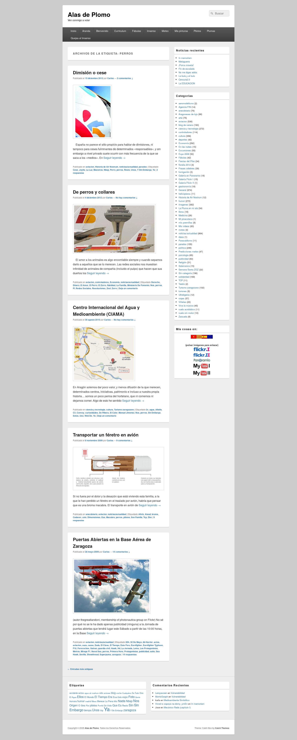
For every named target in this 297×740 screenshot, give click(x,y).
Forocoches (83, 648)
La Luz (89, 169)
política (182, 247)
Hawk (114, 648)
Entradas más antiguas (80, 669)
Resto (127, 169)
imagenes (183, 204)
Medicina (183, 215)
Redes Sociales (83, 288)
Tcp (145, 517)
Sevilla (82, 654)
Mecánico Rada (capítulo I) (177, 707)
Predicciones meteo (188, 251)
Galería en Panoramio (189, 175)
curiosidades (91, 412)
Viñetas (182, 302)
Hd (119, 648)
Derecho (155, 282)
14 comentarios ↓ (121, 551)
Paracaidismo (185, 240)
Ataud (148, 514)
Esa (103, 517)
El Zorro (102, 285)
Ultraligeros (184, 294)
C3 (74, 412)
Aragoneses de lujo (188, 114)
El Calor (114, 412)
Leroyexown (161, 693)
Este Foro (125, 645)
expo (125, 697)
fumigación (184, 172)
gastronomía (185, 186)
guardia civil (104, 648)
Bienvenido (102, 31)
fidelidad (111, 285)
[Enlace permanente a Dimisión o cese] (92, 140)
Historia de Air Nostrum (106, 166)
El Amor (84, 285)
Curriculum (120, 31)
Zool (109, 288)
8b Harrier (148, 642)
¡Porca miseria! (186, 65)
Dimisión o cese (89, 72)
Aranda (86, 31)
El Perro (93, 285)
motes (182, 229)
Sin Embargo (154, 412)
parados (143, 166)
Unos (133, 169)
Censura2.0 (184, 79)
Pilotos (197, 31)
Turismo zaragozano (124, 409)
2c (147, 409)
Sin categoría (185, 273)
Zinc (150, 517)
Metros (76, 651)
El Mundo (89, 697)
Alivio (141, 514)
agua (152, 409)
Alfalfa (158, 409)
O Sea (81, 705)
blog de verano (186, 125)
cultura (109, 409)
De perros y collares (94, 192)
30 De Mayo (136, 642)
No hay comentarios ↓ (127, 197)
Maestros (98, 169)
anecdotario (91, 514)
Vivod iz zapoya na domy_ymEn (171, 703)
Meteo (165, 31)
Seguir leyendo (114, 158)
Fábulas (136, 31)
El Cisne (105, 645)
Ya (154, 169)
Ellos (80, 696)
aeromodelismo (186, 103)
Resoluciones (99, 288)
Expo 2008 (184, 154)
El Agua (72, 697)
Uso (82, 415)
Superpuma (105, 654)
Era (110, 697)
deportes (183, 139)
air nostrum (94, 693)
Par (87, 705)
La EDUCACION (187, 83)
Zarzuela (183, 316)
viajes (181, 298)
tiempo (87, 710)
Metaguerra (184, 61)
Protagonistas (131, 651)
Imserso (151, 31)
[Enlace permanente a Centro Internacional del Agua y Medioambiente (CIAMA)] (104, 383)
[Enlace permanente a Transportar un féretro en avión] (118, 492)
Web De (88, 415)
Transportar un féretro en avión (106, 434)
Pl (74, 288)
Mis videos (184, 226)
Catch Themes (222, 728)
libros (181, 211)
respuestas (130, 654)
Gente (137, 697)
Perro (113, 169)
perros (120, 169)
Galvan (93, 648)
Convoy (80, 412)
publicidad (144, 651)
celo (84, 517)
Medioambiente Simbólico (176, 700)
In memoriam (185, 58)
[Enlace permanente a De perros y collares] (114, 255)
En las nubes (185, 146)
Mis (115, 701)
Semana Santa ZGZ (189, 269)
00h (127, 642)
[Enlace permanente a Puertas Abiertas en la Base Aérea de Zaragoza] (111, 615)
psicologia (184, 255)
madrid (88, 701)
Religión (182, 262)
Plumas (211, 31)
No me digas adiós (188, 72)
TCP (181, 280)
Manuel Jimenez (126, 412)
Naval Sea (96, 651)
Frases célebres (187, 168)
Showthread (93, 654)
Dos (141, 692)
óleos (181, 237)
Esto (120, 697)
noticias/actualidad (128, 166)
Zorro (114, 288)
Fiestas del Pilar (187, 161)
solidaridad (184, 276)
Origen (73, 705)
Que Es (117, 705)
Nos (152, 285)
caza (84, 645)
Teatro (182, 284)
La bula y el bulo (187, 76)
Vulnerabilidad (178, 693)
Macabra (110, 517)
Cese (75, 169)
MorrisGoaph (161, 696)
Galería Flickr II (186, 182)
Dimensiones (93, 517)
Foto (131, 696)
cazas (91, 645)
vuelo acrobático (187, 309)
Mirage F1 (85, 651)
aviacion (90, 166)
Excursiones (185, 150)
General (182, 190)
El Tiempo (114, 645)
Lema (136, 648)
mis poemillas (185, 222)
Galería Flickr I (186, 179)
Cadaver (77, 517)
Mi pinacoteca (185, 219)
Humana (73, 701)
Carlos (110, 78)
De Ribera (104, 412)
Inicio (73, 31)
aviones (107, 693)
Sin (131, 705)
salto (152, 651)
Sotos (76, 415)
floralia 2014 (185, 164)
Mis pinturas (181, 31)
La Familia (121, 285)
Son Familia (136, 517)
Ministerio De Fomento (138, 285)
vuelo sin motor (186, 313)
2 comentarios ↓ (125, 78)
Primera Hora (116, 651)
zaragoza (116, 654)
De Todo (135, 693)
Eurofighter (136, 645)
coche (119, 693)
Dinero (76, 285)
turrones (183, 291)
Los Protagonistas (149, 648)
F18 (74, 648)
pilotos (126, 517)
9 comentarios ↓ (124, 440)
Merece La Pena (105, 701)
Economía (115, 282)
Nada (121, 700)
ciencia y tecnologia (95, 409)
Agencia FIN (185, 107)
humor (182, 201)
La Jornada (126, 648)
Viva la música (186, 305)
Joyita (82, 169)
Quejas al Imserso (81, 38)
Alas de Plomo (89, 14)
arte (180, 117)
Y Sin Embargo (144, 169)
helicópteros (185, 193)
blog (113, 693)
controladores (102, 282)
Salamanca (184, 266)
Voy (101, 710)
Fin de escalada (186, 68)
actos (156, 642)
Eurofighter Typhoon (153, 645)
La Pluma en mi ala (188, 208)
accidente (73, 693)
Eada (97, 645)
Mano (94, 701)
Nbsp (106, 169)
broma (155, 514)
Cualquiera (126, 693)
